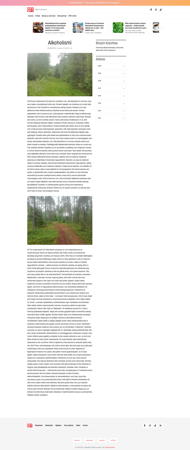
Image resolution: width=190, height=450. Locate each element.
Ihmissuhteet (62, 16)
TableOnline (89, 440)
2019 (99, 73)
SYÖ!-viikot (72, 16)
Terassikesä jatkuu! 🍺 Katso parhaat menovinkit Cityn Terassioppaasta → (95, 3)
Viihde (37, 16)
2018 (99, 81)
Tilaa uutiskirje (68, 425)
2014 (99, 111)
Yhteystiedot (39, 425)
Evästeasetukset (110, 447)
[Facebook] (151, 10)
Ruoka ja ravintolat (49, 16)
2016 (99, 96)
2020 (99, 66)
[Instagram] (156, 10)
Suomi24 (102, 440)
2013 (99, 118)
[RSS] (160, 425)
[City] (29, 425)
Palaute (85, 425)
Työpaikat (58, 425)
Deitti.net (77, 440)
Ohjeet (78, 425)
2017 (99, 88)
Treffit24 (113, 440)
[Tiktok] (161, 10)
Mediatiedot (49, 425)
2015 (99, 103)
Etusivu (31, 16)
